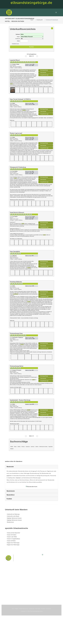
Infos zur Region (11, 582)
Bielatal (11, 448)
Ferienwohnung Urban (16, 333)
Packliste (9, 498)
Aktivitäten (9, 588)
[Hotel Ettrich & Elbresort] (45, 216)
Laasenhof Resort (15, 60)
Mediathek (9, 584)
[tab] (31, 467)
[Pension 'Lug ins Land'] (45, 137)
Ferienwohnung (29, 584)
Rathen (19, 446)
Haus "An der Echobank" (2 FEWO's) (20, 99)
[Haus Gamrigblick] (45, 255)
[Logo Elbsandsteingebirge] (9, 12)
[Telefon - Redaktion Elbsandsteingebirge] (17, 7)
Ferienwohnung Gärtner (16, 366)
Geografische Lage (44, 74)
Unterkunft (39, 19)
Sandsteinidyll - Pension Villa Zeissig (20, 400)
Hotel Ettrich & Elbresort (17, 212)
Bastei (7, 592)
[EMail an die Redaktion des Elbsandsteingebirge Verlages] (22, 7)
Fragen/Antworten (11, 580)
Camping (27, 588)
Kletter (11, 446)
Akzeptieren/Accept (49, 603)
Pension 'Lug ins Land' (16, 133)
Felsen (15, 446)
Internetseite (43, 72)
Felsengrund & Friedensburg (18, 167)
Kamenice (28, 446)
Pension (23, 446)
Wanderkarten (11, 491)
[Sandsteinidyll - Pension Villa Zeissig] (45, 404)
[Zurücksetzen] (52, 28)
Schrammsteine (32, 592)
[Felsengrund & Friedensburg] (45, 171)
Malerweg (12, 592)
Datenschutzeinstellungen (49, 607)
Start (32, 19)
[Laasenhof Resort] (45, 64)
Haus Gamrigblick (15, 251)
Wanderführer (11, 495)
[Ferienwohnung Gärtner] (45, 370)
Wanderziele (10, 466)
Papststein (50, 446)
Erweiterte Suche (15, 43)
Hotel (26, 580)
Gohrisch (32, 446)
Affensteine (24, 592)
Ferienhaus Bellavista (16, 281)
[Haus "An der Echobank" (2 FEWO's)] (45, 103)
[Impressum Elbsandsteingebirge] (12, 7)
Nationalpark (18, 592)
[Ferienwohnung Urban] (45, 337)
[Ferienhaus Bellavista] (45, 286)
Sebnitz (36, 446)
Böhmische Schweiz (43, 446)
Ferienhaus (28, 586)
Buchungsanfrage (44, 70)
